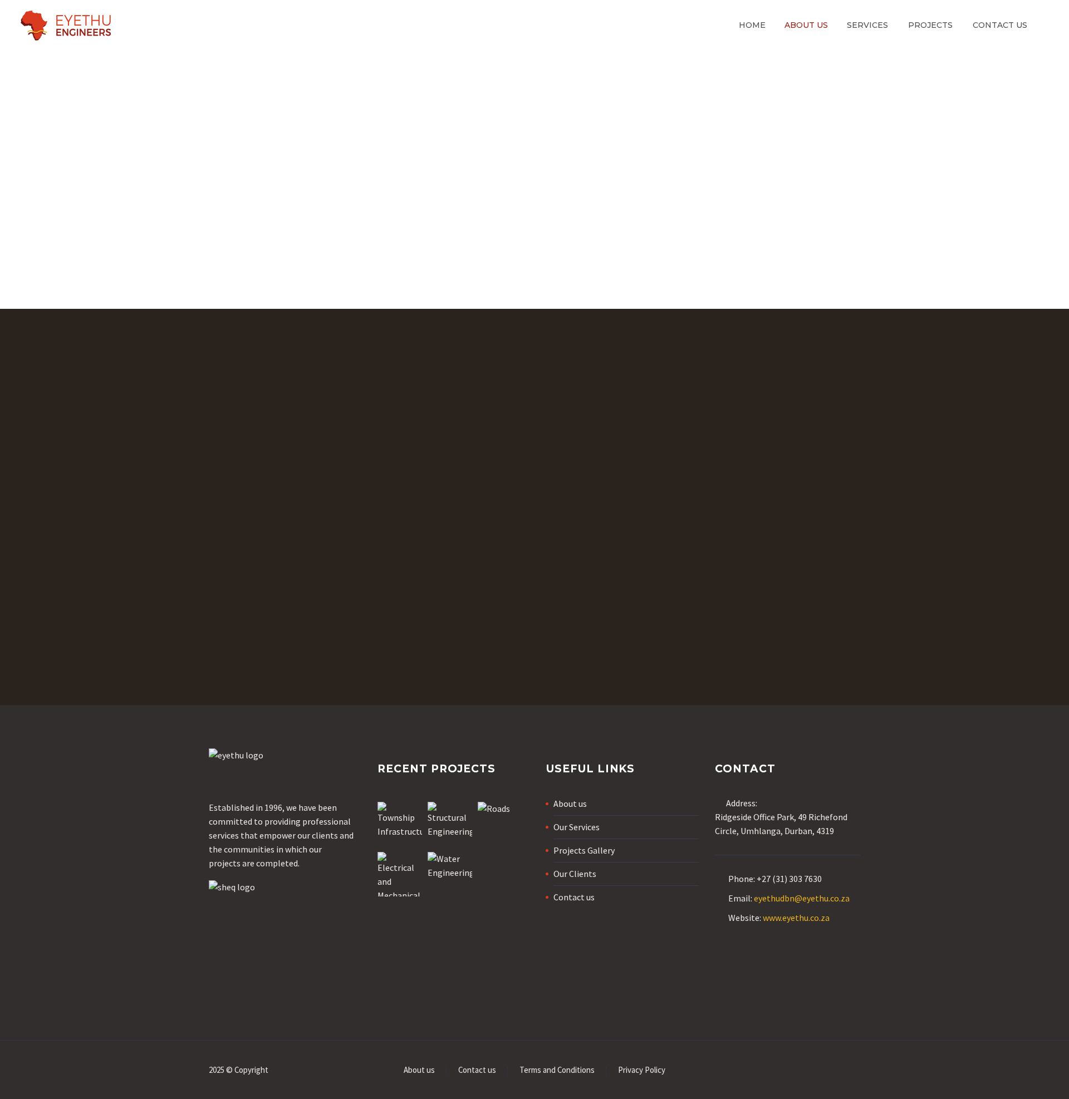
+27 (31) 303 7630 (789, 878)
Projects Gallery (584, 850)
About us (806, 25)
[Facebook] (842, 1071)
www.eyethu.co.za (796, 917)
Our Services (576, 826)
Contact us (1000, 25)
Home (752, 25)
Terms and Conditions (557, 1070)
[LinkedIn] (856, 1071)
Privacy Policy (641, 1070)
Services (867, 25)
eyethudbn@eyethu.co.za (802, 898)
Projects (930, 25)
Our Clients (574, 873)
